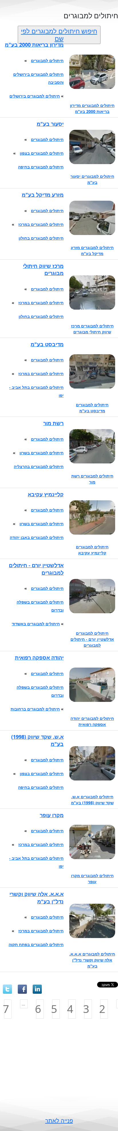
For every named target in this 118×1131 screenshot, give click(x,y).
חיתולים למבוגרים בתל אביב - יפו (36, 391)
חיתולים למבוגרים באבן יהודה (37, 537)
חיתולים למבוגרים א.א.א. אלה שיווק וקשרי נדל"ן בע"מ (92, 960)
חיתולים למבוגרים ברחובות (35, 709)
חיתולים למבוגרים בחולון (41, 238)
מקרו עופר (52, 815)
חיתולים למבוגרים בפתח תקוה (36, 944)
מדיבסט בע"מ (47, 344)
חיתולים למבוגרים (47, 60)
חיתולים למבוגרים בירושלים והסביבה (38, 78)
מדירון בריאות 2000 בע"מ (34, 44)
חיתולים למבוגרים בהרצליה (39, 466)
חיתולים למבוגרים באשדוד (36, 623)
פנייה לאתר (59, 1120)
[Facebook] (22, 989)
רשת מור (53, 423)
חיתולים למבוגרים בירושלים (34, 96)
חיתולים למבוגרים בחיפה (41, 167)
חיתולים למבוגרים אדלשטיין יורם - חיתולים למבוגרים (92, 639)
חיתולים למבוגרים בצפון (42, 153)
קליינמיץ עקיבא (46, 494)
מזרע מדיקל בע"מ (43, 194)
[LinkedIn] (37, 989)
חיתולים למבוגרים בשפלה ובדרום (40, 606)
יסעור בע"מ (50, 123)
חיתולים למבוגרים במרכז (41, 224)
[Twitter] (7, 989)
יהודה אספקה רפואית (39, 657)
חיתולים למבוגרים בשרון (41, 452)
